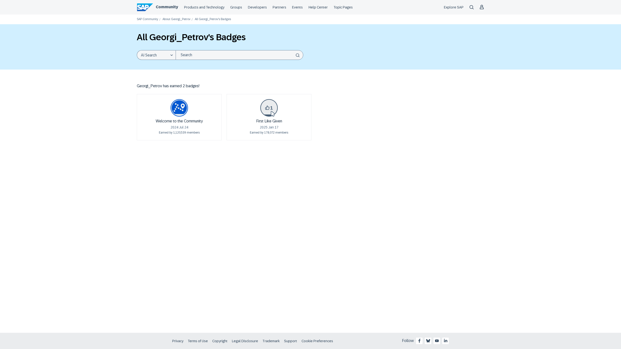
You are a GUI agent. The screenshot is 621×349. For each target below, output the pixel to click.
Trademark (271, 341)
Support (290, 341)
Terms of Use (198, 341)
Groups (236, 7)
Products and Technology (204, 7)
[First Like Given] (269, 108)
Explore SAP (454, 7)
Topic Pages (343, 7)
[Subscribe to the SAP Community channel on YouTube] (437, 341)
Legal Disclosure (245, 341)
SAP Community (147, 19)
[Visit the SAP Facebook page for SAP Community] (419, 341)
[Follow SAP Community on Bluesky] (428, 341)
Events (297, 7)
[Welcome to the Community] (179, 108)
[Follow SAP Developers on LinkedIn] (446, 341)
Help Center (318, 7)
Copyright (220, 341)
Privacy (177, 341)
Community (167, 7)
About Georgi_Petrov (176, 19)
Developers (257, 7)
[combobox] (239, 55)
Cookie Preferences (317, 341)
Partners (279, 7)
